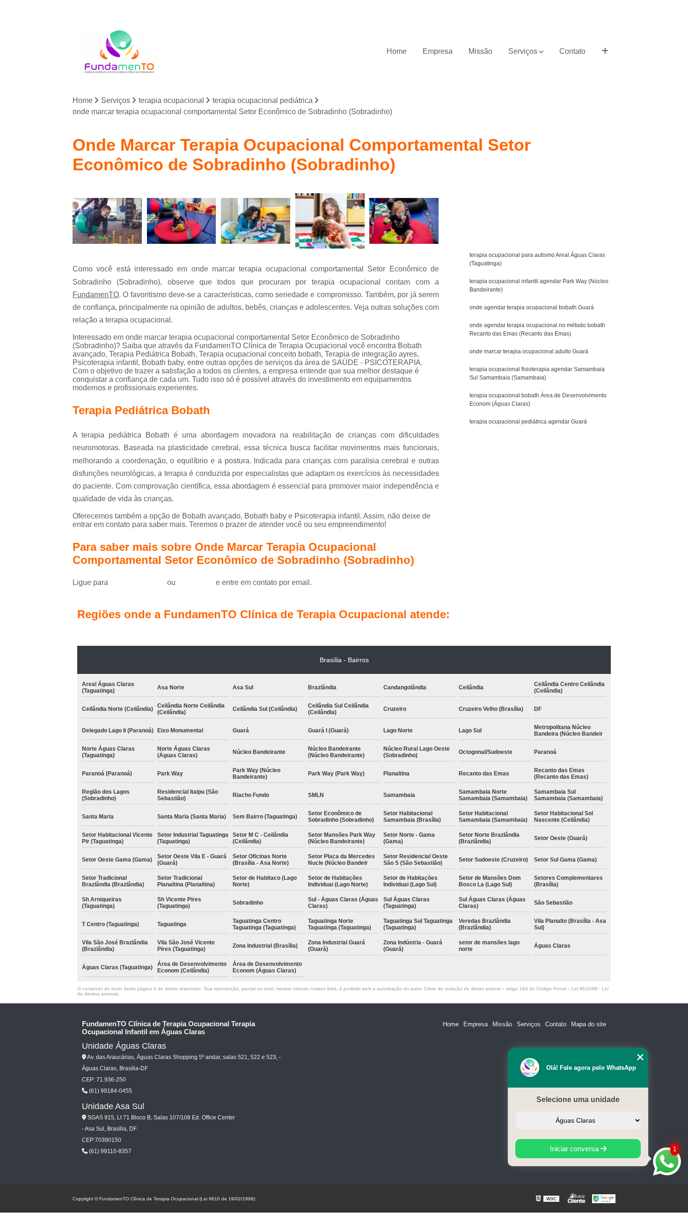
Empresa (438, 51)
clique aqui (195, 582)
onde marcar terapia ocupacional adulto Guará (528, 351)
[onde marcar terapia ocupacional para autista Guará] (107, 221)
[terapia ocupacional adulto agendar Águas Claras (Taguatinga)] (256, 221)
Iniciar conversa (575, 1149)
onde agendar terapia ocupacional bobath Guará (531, 307)
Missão (480, 51)
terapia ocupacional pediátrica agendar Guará (528, 421)
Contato (572, 51)
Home (397, 51)
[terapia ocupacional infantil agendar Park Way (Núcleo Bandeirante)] (182, 221)
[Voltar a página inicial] (119, 52)
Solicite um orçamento (541, 194)
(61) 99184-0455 (138, 582)
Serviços (522, 51)
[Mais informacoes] (604, 51)
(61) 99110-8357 (110, 1151)
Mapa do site (588, 1024)
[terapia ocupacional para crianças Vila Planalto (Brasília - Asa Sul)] (330, 221)
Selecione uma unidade (578, 1099)
